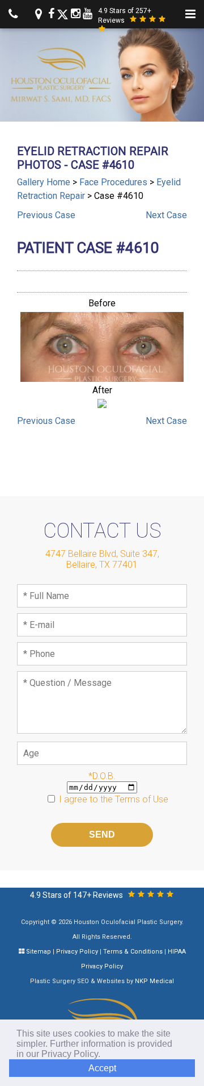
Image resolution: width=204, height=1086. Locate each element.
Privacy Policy (77, 951)
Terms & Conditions (133, 951)
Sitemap (38, 951)
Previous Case (46, 215)
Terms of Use (141, 799)
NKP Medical (154, 981)
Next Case (166, 215)
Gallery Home (43, 182)
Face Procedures (113, 182)
